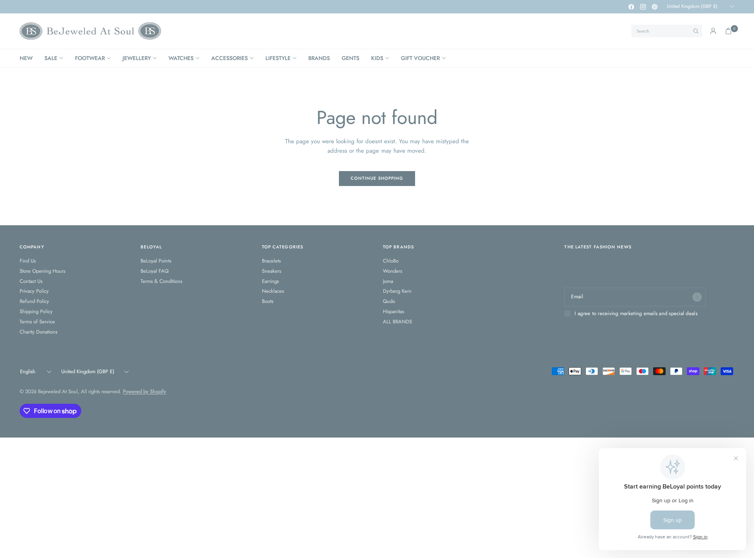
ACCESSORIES (229, 58)
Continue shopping (377, 178)
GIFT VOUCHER (420, 58)
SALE (50, 58)
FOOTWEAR (90, 58)
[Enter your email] (697, 297)
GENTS (350, 58)
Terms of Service (37, 321)
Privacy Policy (34, 291)
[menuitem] (29, 58)
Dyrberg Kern (397, 291)
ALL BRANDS (397, 321)
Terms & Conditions (161, 281)
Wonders (392, 271)
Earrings (270, 281)
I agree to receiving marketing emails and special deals (636, 313)
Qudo (389, 301)
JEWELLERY (137, 58)
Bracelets (271, 260)
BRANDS (319, 58)
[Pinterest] (655, 7)
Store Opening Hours (42, 271)
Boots (267, 301)
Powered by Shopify (144, 391)
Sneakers (271, 271)
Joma (388, 281)
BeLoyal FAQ (154, 271)
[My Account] (713, 31)
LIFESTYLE (278, 58)
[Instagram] (643, 7)
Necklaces (273, 291)
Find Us (28, 260)
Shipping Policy (36, 311)
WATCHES (181, 58)
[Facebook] (631, 7)
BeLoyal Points (156, 260)
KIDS (377, 58)
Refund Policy (34, 301)
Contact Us (31, 281)
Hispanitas (393, 311)
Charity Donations (38, 332)
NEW (26, 58)
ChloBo (391, 260)
